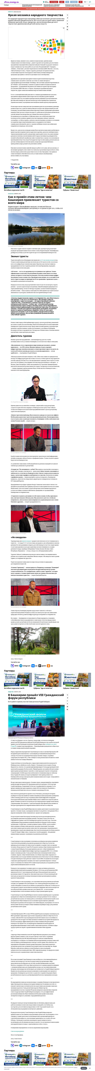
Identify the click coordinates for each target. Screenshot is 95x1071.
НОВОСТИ (10, 11)
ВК (67, 2)
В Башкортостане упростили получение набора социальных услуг (74, 5)
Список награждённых (17, 1031)
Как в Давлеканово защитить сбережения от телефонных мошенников (47, 9)
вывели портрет (27, 541)
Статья (6, 5)
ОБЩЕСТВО (11, 691)
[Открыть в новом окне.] (14, 167)
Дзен (62, 2)
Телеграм (73, 2)
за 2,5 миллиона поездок (47, 260)
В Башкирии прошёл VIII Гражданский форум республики (32, 5)
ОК (80, 2)
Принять (84, 1068)
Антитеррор (54, 2)
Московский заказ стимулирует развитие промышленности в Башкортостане (52, 5)
